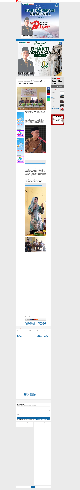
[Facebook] (31, 319)
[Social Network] (63, 1)
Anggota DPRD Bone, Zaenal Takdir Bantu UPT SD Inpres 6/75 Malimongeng (46, 337)
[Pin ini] (48, 94)
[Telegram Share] (48, 97)
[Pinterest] (35, 319)
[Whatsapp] (48, 99)
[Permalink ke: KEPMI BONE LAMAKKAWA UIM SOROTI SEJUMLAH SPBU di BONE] (33, 361)
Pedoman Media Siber (57, 126)
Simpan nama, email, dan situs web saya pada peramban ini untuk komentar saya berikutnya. (32, 416)
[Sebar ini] (48, 88)
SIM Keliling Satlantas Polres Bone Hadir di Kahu (20, 336)
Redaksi (52, 126)
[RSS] (37, 319)
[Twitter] (33, 319)
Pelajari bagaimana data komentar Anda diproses (42, 419)
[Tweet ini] (48, 91)
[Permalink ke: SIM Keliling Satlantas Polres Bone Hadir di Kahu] (20, 332)
